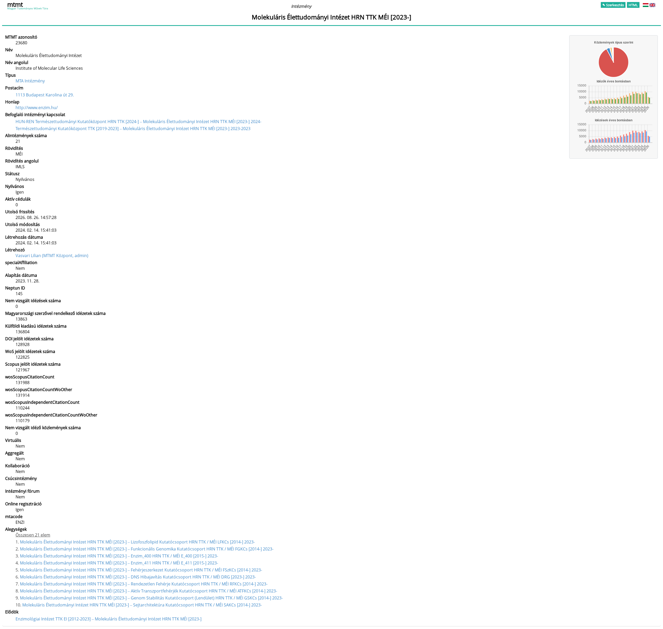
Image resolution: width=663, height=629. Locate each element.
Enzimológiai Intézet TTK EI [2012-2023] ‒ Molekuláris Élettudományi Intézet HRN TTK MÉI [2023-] (108, 619)
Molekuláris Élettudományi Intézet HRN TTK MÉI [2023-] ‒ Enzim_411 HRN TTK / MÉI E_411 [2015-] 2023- (119, 563)
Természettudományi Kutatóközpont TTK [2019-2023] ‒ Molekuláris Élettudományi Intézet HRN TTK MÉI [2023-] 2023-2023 (133, 128)
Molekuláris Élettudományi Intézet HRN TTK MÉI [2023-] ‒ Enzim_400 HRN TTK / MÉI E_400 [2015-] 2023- (119, 556)
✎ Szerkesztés (613, 5)
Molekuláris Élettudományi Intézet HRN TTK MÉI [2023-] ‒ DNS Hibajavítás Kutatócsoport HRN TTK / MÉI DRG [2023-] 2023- (138, 577)
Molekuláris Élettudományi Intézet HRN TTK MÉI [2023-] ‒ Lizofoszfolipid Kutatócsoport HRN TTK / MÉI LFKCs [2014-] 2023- (137, 542)
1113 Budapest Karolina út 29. (45, 95)
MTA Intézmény (30, 81)
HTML (633, 5)
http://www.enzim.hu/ (37, 107)
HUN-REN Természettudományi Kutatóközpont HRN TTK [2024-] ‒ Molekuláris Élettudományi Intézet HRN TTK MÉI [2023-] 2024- (138, 121)
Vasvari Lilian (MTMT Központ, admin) (52, 255)
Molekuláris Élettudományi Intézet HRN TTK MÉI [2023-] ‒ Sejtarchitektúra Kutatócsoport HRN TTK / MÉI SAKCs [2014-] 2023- (142, 605)
